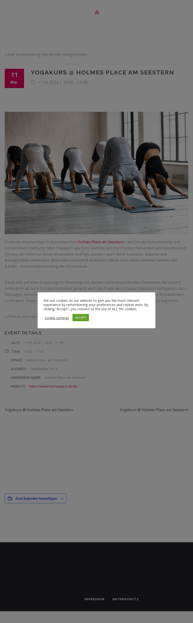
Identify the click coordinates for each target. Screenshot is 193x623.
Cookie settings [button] (57, 318)
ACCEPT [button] (80, 317)
